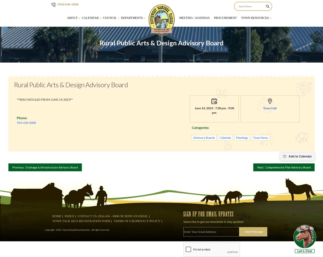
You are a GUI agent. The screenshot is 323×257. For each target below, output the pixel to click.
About (72, 17)
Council (110, 17)
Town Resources (255, 17)
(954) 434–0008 (68, 4)
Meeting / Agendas (194, 17)
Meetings (242, 137)
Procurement (225, 17)
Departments (132, 17)
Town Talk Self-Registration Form (81, 221)
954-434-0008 (26, 122)
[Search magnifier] (267, 6)
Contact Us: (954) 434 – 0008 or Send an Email (113, 216)
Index (69, 216)
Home (56, 216)
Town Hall (270, 108)
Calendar (90, 17)
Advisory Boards (204, 137)
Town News (260, 137)
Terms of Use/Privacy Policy (137, 221)
